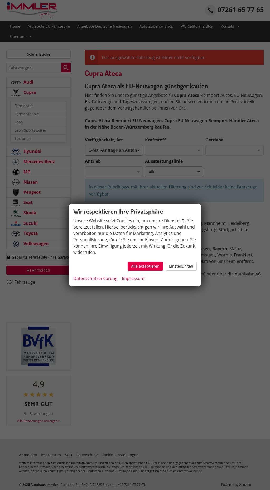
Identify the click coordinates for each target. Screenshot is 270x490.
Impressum (133, 278)
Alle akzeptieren (145, 266)
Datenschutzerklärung (95, 278)
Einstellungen (181, 266)
